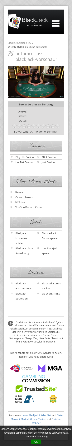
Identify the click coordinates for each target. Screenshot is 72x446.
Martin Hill (26, 419)
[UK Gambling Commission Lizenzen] (36, 381)
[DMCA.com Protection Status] (53, 402)
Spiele (36, 222)
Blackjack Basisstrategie (24, 286)
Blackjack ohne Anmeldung (24, 251)
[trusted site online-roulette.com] (36, 391)
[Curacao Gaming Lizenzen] (21, 371)
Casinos (36, 145)
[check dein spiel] (24, 402)
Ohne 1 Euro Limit (36, 181)
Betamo (19, 192)
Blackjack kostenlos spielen (21, 238)
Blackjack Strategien (22, 296)
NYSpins (20, 202)
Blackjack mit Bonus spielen (50, 235)
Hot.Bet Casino (24, 162)
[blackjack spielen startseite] (28, 22)
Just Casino (48, 162)
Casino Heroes (24, 197)
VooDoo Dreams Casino (29, 207)
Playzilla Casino (25, 157)
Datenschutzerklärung (36, 436)
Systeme (36, 272)
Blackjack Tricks (51, 293)
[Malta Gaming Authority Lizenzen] (50, 371)
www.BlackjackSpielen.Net (37, 415)
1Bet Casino (49, 157)
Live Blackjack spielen (50, 251)
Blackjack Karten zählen (51, 286)
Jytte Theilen (39, 419)
